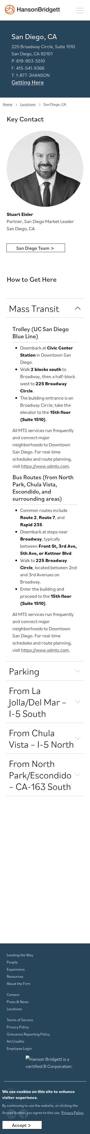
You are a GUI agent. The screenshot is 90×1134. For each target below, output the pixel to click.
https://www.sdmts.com (45, 466)
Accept (19, 1125)
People (12, 962)
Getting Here (28, 82)
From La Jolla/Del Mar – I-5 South (37, 701)
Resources (15, 976)
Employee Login (19, 1048)
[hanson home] (32, 9)
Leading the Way (20, 954)
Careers (13, 994)
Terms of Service (20, 1019)
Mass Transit (34, 308)
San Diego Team (32, 248)
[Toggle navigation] (79, 10)
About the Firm (18, 983)
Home (7, 104)
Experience (16, 969)
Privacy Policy (18, 1027)
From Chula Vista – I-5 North (41, 738)
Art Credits (15, 1041)
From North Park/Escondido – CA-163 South (40, 774)
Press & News (18, 1001)
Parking (24, 671)
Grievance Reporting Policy (28, 1034)
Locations (28, 104)
